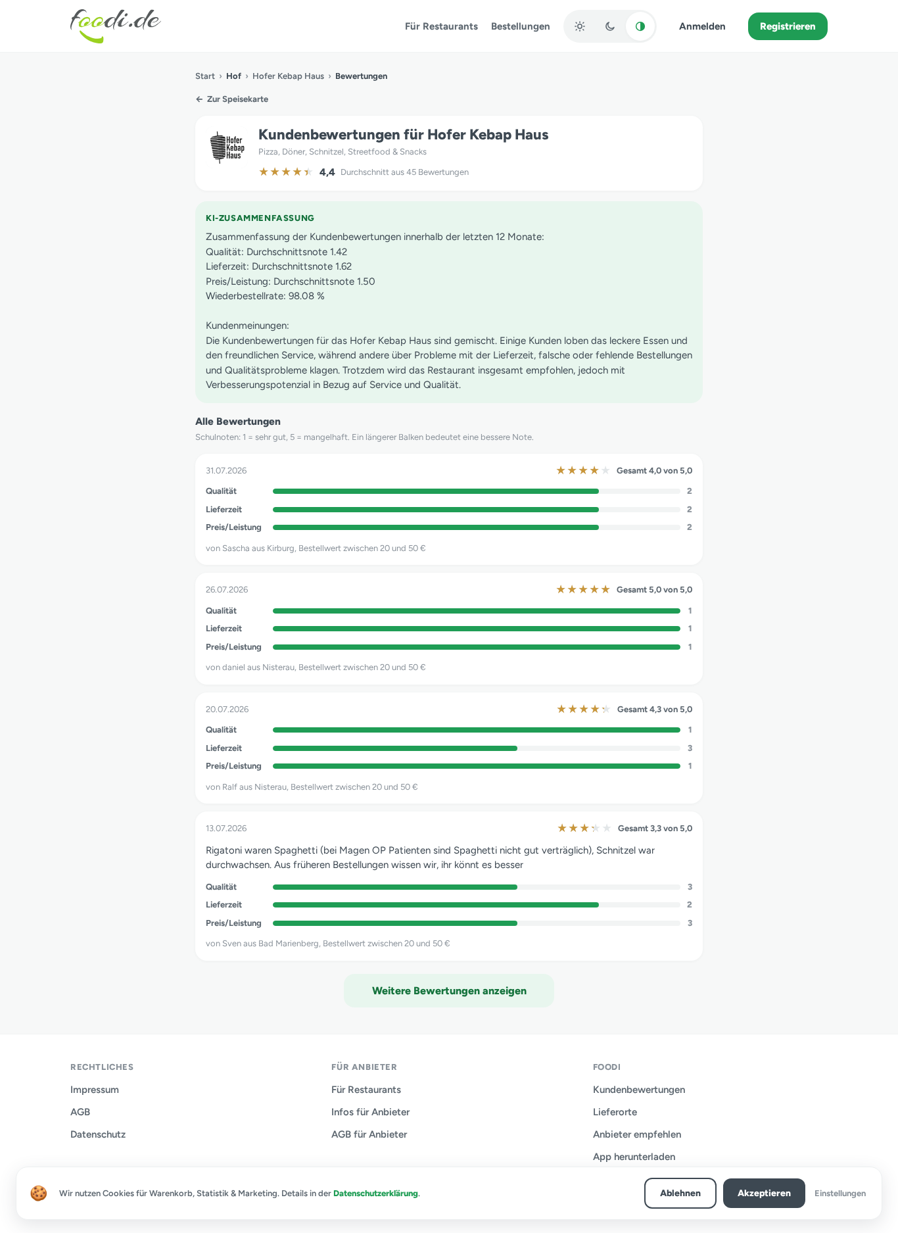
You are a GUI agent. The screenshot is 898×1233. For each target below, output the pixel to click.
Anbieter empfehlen (637, 1134)
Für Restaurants (441, 26)
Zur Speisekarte (231, 99)
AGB (80, 1112)
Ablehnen (680, 1193)
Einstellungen (840, 1193)
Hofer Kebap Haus (288, 76)
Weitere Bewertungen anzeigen (449, 990)
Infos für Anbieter (370, 1112)
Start (205, 76)
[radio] (579, 26)
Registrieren (788, 26)
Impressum (94, 1090)
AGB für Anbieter (369, 1134)
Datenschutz (98, 1134)
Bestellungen (520, 26)
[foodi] (115, 26)
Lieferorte (615, 1112)
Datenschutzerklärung (375, 1193)
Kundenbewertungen (639, 1090)
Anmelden (702, 26)
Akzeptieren (764, 1193)
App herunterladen (634, 1157)
